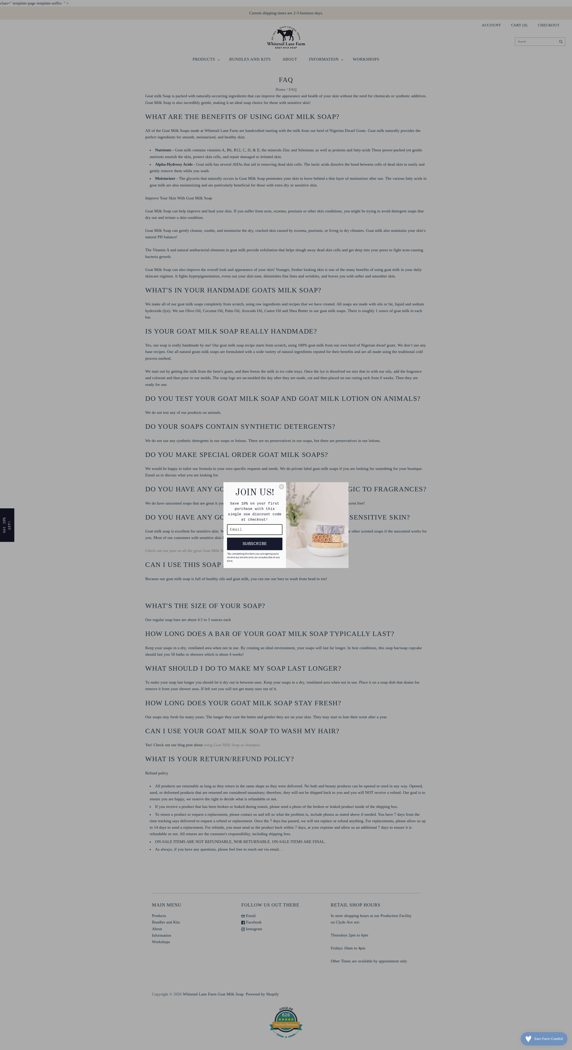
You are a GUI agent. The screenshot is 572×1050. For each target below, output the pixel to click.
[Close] (281, 486)
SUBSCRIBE (255, 543)
